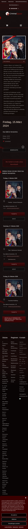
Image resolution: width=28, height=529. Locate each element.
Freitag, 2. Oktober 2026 (10, 178)
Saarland (13, 374)
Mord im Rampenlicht (5, 408)
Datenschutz (15, 527)
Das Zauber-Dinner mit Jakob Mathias (4, 373)
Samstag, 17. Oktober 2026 (11, 226)
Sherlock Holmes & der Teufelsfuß (4, 446)
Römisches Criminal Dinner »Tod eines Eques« (5, 438)
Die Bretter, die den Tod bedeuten (5, 381)
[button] (25, 498)
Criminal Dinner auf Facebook (22, 389)
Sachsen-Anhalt (13, 380)
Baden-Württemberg (14, 342)
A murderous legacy (5, 343)
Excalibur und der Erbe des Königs (4, 396)
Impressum (21, 527)
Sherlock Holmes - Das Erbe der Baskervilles (5, 455)
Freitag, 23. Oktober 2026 (10, 276)
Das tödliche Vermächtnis (10, 132)
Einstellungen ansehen (14, 523)
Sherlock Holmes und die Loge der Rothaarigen (5, 474)
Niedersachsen (14, 363)
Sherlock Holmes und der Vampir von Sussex (5, 465)
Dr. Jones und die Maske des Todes (5, 388)
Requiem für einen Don (4, 429)
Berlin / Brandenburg (14, 347)
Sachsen (13, 377)
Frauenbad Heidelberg (13, 300)
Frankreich (13, 350)
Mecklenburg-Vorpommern (14, 359)
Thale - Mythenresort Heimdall (15, 250)
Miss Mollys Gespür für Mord (5, 403)
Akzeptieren (14, 515)
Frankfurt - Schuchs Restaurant (15, 202)
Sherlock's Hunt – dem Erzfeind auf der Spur (5, 484)
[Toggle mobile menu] (21, 25)
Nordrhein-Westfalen (13, 366)
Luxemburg (13, 356)
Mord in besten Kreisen (4, 414)
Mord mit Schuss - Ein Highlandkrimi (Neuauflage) (5, 422)
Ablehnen (14, 519)
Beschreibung (7, 61)
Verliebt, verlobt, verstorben (5, 492)
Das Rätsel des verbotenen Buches (5, 358)
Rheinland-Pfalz (13, 371)
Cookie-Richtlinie (8, 527)
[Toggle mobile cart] (7, 25)
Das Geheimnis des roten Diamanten (5, 350)
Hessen (13, 353)
